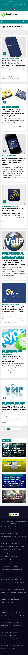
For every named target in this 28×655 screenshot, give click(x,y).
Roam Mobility (20, 475)
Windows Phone (22, 4)
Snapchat (21, 461)
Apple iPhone (15, 533)
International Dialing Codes (7, 566)
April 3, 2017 (8, 500)
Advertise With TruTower (6, 530)
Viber (11, 354)
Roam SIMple (6, 477)
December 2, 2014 (7, 67)
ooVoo (8, 589)
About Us (14, 526)
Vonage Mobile (4, 628)
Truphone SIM (6, 479)
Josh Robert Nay (19, 67)
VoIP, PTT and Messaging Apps (16, 625)
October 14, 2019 (9, 468)
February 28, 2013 (8, 313)
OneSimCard (3, 589)
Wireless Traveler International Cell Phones (10, 645)
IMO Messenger (18, 562)
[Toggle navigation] (26, 22)
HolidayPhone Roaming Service (7, 562)
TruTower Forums (14, 615)
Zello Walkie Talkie (16, 648)
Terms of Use (10, 609)
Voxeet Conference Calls (21, 628)
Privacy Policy (4, 651)
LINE (21, 569)
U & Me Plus (3, 619)
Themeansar (14, 523)
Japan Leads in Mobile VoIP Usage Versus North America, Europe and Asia (12, 359)
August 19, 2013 (7, 215)
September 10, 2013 (8, 167)
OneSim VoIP (8, 58)
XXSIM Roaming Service (6, 648)
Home (2, 526)
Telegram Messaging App (6, 605)
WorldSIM (13, 479)
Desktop (15, 4)
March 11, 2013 (7, 267)
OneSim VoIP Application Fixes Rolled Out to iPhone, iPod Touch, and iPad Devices (13, 211)
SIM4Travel (3, 595)
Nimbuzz (9, 254)
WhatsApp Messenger (5, 638)
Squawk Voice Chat (5, 602)
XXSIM (17, 479)
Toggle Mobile (4, 612)
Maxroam (4, 254)
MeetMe (2, 576)
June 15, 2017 (8, 485)
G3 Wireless (6, 549)
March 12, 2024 (9, 452)
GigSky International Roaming (16, 549)
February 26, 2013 (8, 363)
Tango (11, 256)
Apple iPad (9, 533)
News (4, 58)
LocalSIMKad (3, 572)
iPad (7, 4)
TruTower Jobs (22, 615)
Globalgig (23, 553)
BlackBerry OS (15, 536)
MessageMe (8, 576)
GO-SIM (2, 556)
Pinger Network (14, 589)
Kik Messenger (16, 569)
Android (3, 4)
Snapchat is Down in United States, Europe (12, 465)
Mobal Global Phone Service (21, 576)
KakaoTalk (16, 566)
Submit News (13, 602)
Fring (2, 549)
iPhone (10, 4)
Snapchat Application (5, 599)
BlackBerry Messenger (6, 536)
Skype (7, 256)
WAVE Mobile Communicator (7, 635)
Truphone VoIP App (5, 615)
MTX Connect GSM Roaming (21, 582)
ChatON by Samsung (16, 539)
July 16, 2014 (6, 118)
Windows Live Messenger (6, 642)
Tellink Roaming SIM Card (18, 605)
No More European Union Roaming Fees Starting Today (13, 483)
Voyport (15, 632)
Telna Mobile (3, 609)
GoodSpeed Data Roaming (11, 556)
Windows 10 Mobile (16, 638)
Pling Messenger (22, 589)
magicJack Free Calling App (14, 572)
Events (13, 546)
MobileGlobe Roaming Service (7, 582)
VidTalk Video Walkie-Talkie (7, 622)
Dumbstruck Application (6, 546)
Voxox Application (8, 632)
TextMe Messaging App (19, 609)
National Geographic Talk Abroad (8, 586)
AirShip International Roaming (19, 530)
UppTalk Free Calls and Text (13, 619)
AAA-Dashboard (8, 526)
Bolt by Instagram (22, 536)
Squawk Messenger (15, 599)
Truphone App (5, 354)
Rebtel (4, 256)
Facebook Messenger (20, 546)
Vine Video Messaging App (19, 622)
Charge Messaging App (6, 539)
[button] (20, 21)
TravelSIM (22, 256)
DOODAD (16, 543)
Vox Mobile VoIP (11, 628)
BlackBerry (13, 6)
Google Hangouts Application (7, 559)
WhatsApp (15, 494)
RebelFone (14, 475)
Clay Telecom (4, 543)
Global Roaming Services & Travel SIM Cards (10, 553)
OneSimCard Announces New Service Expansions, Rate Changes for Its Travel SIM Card (13, 63)
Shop (25, 592)
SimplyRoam (12, 477)
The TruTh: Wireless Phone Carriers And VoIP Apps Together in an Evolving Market (13, 262)
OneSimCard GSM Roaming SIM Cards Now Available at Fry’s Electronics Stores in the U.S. (13, 309)
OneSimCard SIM (15, 58)
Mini (12, 576)
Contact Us (10, 543)
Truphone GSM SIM (17, 612)
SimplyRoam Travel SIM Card (13, 595)
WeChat (16, 635)
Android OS (3, 533)
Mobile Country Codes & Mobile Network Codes (11, 579)
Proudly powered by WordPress (8, 521)
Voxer (2, 632)
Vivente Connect (4, 625)
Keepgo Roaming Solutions (6, 569)
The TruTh (16, 256)
